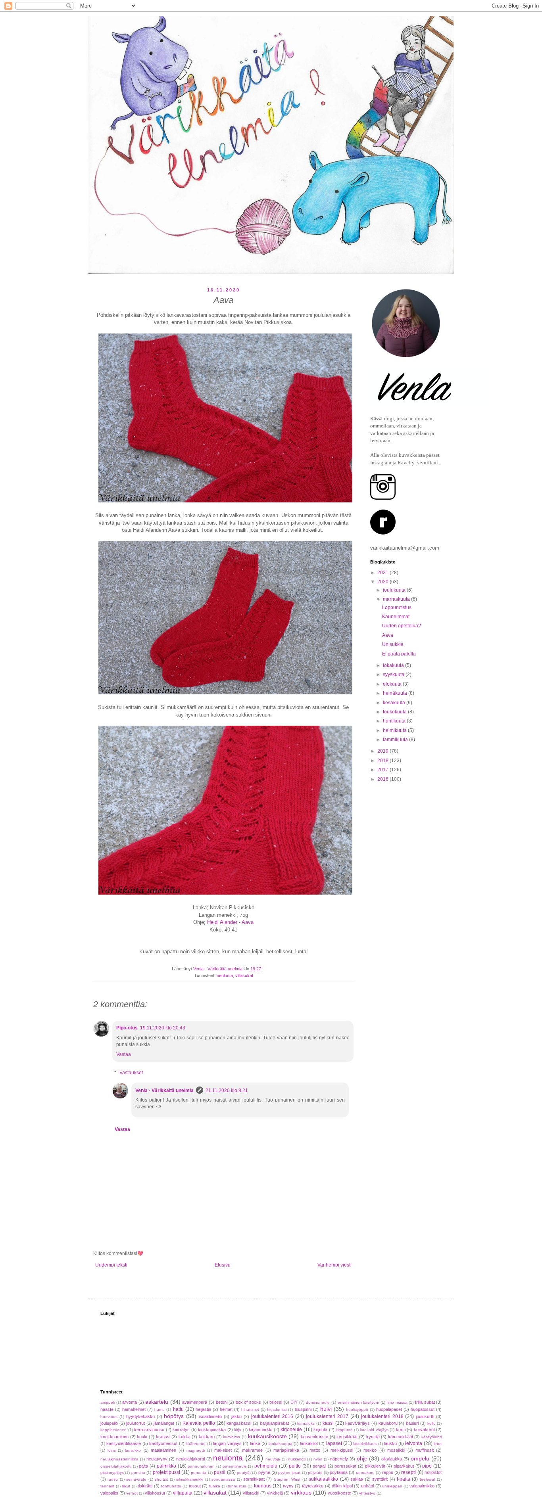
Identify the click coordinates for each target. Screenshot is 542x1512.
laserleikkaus (365, 1443)
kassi (328, 1423)
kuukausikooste (267, 1436)
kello (431, 1423)
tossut (195, 1485)
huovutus (108, 1416)
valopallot (109, 1493)
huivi (326, 1409)
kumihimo (231, 1437)
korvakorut (424, 1429)
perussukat (345, 1466)
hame (159, 1409)
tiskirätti (145, 1485)
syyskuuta (394, 674)
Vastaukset (131, 1072)
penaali (319, 1466)
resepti (408, 1472)
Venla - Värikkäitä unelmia (164, 1090)
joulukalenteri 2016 (272, 1416)
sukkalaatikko (323, 1479)
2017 (383, 769)
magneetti (195, 1450)
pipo (427, 1466)
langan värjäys (227, 1443)
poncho (138, 1472)
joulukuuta (395, 590)
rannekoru (365, 1472)
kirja (237, 1430)
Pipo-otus (127, 1028)
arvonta (129, 1402)
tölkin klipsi (342, 1485)
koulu (142, 1436)
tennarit (107, 1486)
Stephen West (287, 1479)
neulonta (225, 975)
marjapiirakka (286, 1450)
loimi (111, 1450)
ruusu (113, 1479)
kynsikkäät (346, 1436)
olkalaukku (391, 1458)
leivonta (413, 1443)
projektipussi (166, 1472)
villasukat (244, 975)
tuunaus (262, 1486)
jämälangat (164, 1423)
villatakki (251, 1493)
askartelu (156, 1402)
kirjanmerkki (260, 1429)
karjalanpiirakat (274, 1423)
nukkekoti (297, 1459)
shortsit (161, 1479)
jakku (236, 1416)
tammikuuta (396, 739)
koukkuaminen (114, 1436)
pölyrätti (315, 1472)
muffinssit (424, 1450)
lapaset (334, 1443)
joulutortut (135, 1423)
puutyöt (244, 1472)
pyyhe (264, 1472)
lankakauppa (280, 1443)
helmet (226, 1409)
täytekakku (312, 1485)
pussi (219, 1472)
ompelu (420, 1458)
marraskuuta (397, 599)
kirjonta (320, 1429)
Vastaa (123, 1054)
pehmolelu (265, 1466)
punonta (198, 1472)
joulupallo (109, 1423)
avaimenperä (194, 1402)
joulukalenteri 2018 (382, 1416)
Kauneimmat (395, 616)
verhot (132, 1493)
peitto (295, 1466)
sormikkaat (254, 1479)
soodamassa (223, 1479)
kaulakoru (388, 1423)
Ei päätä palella (399, 654)
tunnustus (237, 1486)
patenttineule (235, 1466)
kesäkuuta (394, 702)
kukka (184, 1436)
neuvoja (272, 1459)
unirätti (367, 1485)
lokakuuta (394, 665)
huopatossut (422, 1409)
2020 (383, 581)
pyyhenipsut (289, 1472)
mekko (370, 1450)
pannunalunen (201, 1466)
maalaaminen (163, 1450)
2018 (383, 760)
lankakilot (309, 1443)
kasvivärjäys (357, 1423)
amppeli (107, 1402)
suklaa (356, 1479)
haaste (106, 1409)
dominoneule (318, 1402)
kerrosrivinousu (149, 1429)
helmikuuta (395, 730)
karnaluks (306, 1423)
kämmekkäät (400, 1436)
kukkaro (207, 1436)
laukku (390, 1443)
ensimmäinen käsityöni (358, 1402)
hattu (178, 1409)
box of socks (248, 1402)
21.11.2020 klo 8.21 (227, 1090)
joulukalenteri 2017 (327, 1416)
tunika (214, 1486)
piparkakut (404, 1466)
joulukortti (425, 1416)
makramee (252, 1450)
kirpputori (344, 1430)
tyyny (288, 1485)
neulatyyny (156, 1458)
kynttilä (373, 1436)
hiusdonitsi (276, 1409)
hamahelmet (134, 1409)
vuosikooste (339, 1493)
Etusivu (223, 1265)
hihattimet (250, 1409)
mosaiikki (396, 1450)
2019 (383, 751)
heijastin (203, 1409)
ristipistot (433, 1472)
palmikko (166, 1466)
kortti (401, 1429)
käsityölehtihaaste (123, 1443)
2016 (383, 779)
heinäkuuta (395, 693)
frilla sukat (425, 1402)
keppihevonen (113, 1430)
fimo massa (396, 1402)
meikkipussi (342, 1450)
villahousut (155, 1493)
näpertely (339, 1458)
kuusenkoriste (314, 1436)
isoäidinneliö (210, 1416)
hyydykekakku (140, 1416)
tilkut (126, 1486)
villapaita (182, 1493)
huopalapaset (389, 1409)
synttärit (380, 1479)
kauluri (412, 1423)
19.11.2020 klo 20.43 (162, 1028)
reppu (387, 1472)
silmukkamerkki (189, 1479)
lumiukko (133, 1450)
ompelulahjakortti (115, 1466)
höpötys (174, 1416)
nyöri (317, 1459)
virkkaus (301, 1492)
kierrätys (181, 1429)
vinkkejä (275, 1493)
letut (438, 1443)
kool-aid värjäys (374, 1430)
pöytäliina (339, 1472)
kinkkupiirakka (212, 1429)
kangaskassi (239, 1423)
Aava (387, 635)
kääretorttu (196, 1443)
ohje (362, 1458)
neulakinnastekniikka (119, 1459)
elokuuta (393, 684)
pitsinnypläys (112, 1472)
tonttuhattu (171, 1486)
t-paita (403, 1479)
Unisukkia (393, 644)
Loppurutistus (396, 607)
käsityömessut (163, 1443)
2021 (383, 572)
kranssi (163, 1436)
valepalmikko (421, 1485)
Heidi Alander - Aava (230, 922)
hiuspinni (303, 1409)
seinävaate (136, 1479)
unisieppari (392, 1486)
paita (143, 1466)
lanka (255, 1443)
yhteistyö (367, 1493)
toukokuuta (395, 712)
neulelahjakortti (190, 1458)
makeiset (223, 1450)
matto (314, 1450)
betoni (221, 1402)
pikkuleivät (375, 1466)
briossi (275, 1402)
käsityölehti (431, 1437)
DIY (294, 1402)
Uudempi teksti (111, 1265)
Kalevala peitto (199, 1423)
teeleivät (427, 1479)
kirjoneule (291, 1429)
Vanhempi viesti (334, 1265)
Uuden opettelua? (401, 626)
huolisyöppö (357, 1409)
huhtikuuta (395, 721)
